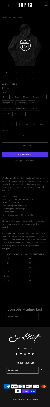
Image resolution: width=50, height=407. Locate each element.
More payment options (25, 160)
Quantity (5, 130)
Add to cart (25, 145)
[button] (25, 45)
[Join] (41, 316)
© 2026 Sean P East (18, 399)
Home (4, 17)
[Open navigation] (3, 5)
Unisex (9, 17)
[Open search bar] (9, 5)
